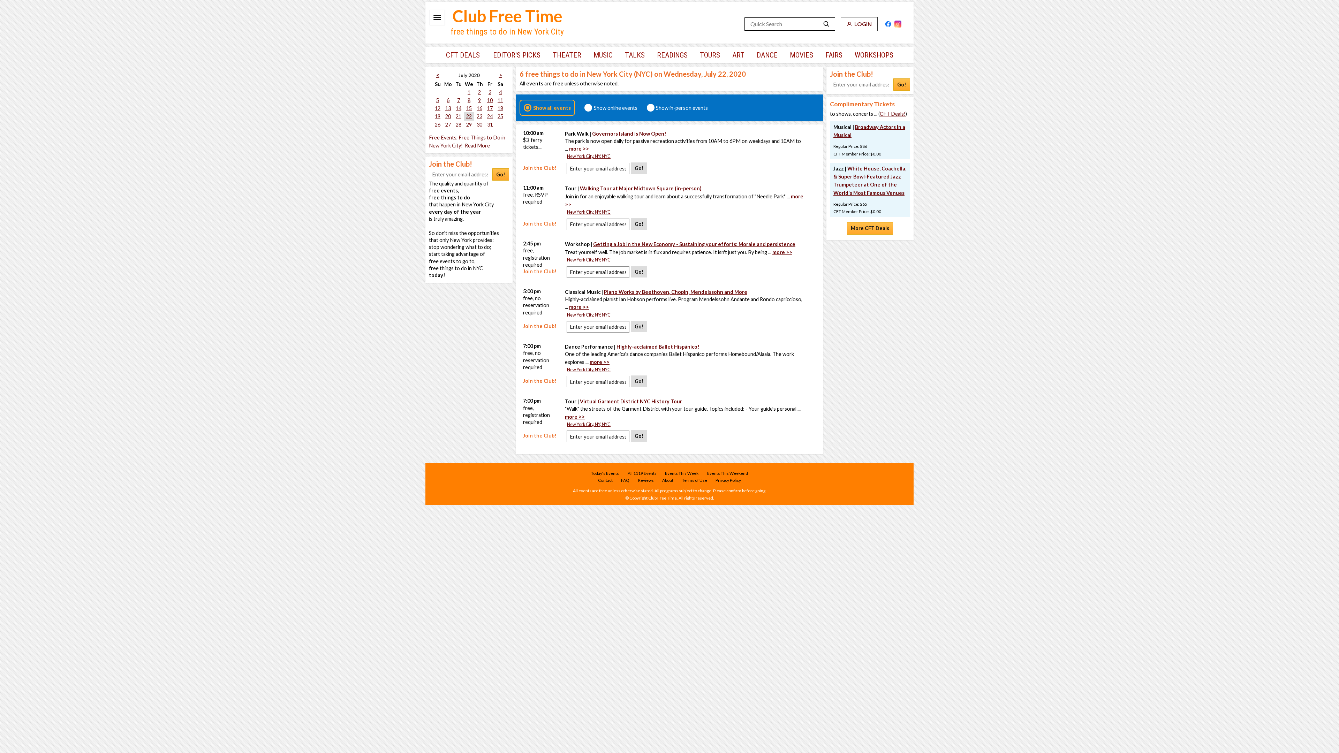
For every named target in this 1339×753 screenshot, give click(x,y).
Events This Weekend (727, 473)
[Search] (826, 24)
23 (479, 116)
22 (469, 116)
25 (500, 116)
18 (500, 108)
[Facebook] (888, 24)
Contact (605, 480)
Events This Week (681, 473)
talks (635, 55)
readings (672, 55)
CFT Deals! (893, 114)
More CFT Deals (870, 228)
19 (437, 116)
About (667, 480)
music (603, 55)
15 (469, 108)
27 (448, 125)
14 (458, 108)
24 (490, 116)
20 (448, 116)
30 (479, 125)
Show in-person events (682, 108)
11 (500, 100)
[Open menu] (437, 17)
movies (801, 55)
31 (490, 125)
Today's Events (605, 473)
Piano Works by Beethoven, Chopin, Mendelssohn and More (675, 292)
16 (479, 108)
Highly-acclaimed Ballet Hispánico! (657, 347)
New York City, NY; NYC (589, 156)
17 (490, 108)
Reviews (646, 480)
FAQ (625, 480)
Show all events (552, 108)
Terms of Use (694, 480)
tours (710, 55)
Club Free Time (507, 16)
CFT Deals (463, 55)
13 (448, 108)
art (738, 55)
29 (469, 125)
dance (767, 55)
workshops (874, 55)
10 (490, 100)
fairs (833, 55)
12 (437, 108)
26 (437, 125)
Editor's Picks (516, 55)
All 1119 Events (642, 473)
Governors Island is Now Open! (629, 134)
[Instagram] (898, 24)
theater (567, 55)
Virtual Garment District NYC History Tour (631, 401)
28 (458, 125)
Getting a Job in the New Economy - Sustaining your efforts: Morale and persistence (694, 244)
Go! (500, 174)
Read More (477, 146)
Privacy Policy (728, 480)
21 (458, 116)
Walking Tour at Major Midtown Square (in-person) (641, 188)
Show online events (615, 108)
